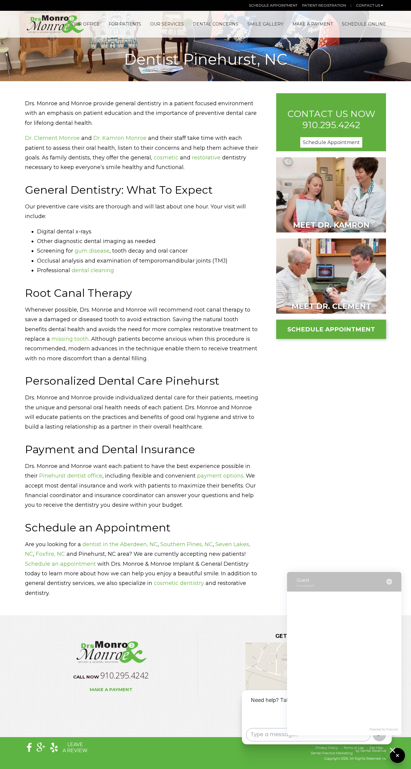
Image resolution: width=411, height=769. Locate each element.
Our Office (86, 24)
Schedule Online (364, 24)
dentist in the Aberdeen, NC (120, 544)
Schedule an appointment (60, 564)
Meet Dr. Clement (331, 306)
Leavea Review (75, 747)
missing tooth (70, 339)
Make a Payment (111, 689)
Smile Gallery (265, 24)
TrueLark (392, 729)
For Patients (125, 24)
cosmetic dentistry (179, 583)
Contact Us (368, 5)
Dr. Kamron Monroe (120, 138)
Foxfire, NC (50, 554)
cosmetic (166, 157)
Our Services (167, 24)
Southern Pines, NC (186, 544)
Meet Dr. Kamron (331, 224)
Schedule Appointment (273, 5)
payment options (220, 475)
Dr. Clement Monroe (52, 138)
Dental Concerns (215, 24)
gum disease (92, 251)
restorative (206, 157)
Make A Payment (312, 24)
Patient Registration (324, 5)
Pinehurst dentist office (70, 475)
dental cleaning (93, 270)
